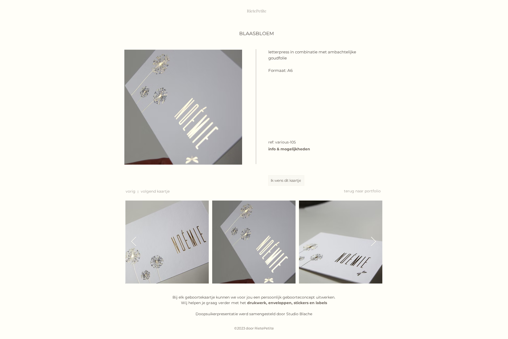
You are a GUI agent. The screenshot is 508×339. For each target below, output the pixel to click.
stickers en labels (310, 302)
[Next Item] (373, 242)
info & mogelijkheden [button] (289, 149)
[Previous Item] (134, 242)
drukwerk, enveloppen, (270, 302)
